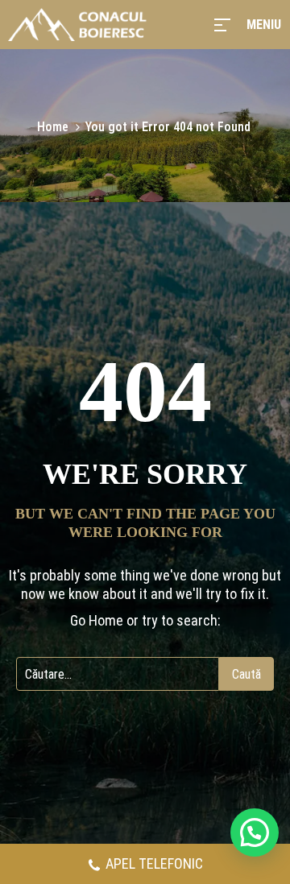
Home (52, 126)
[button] (254, 832)
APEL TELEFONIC (154, 863)
